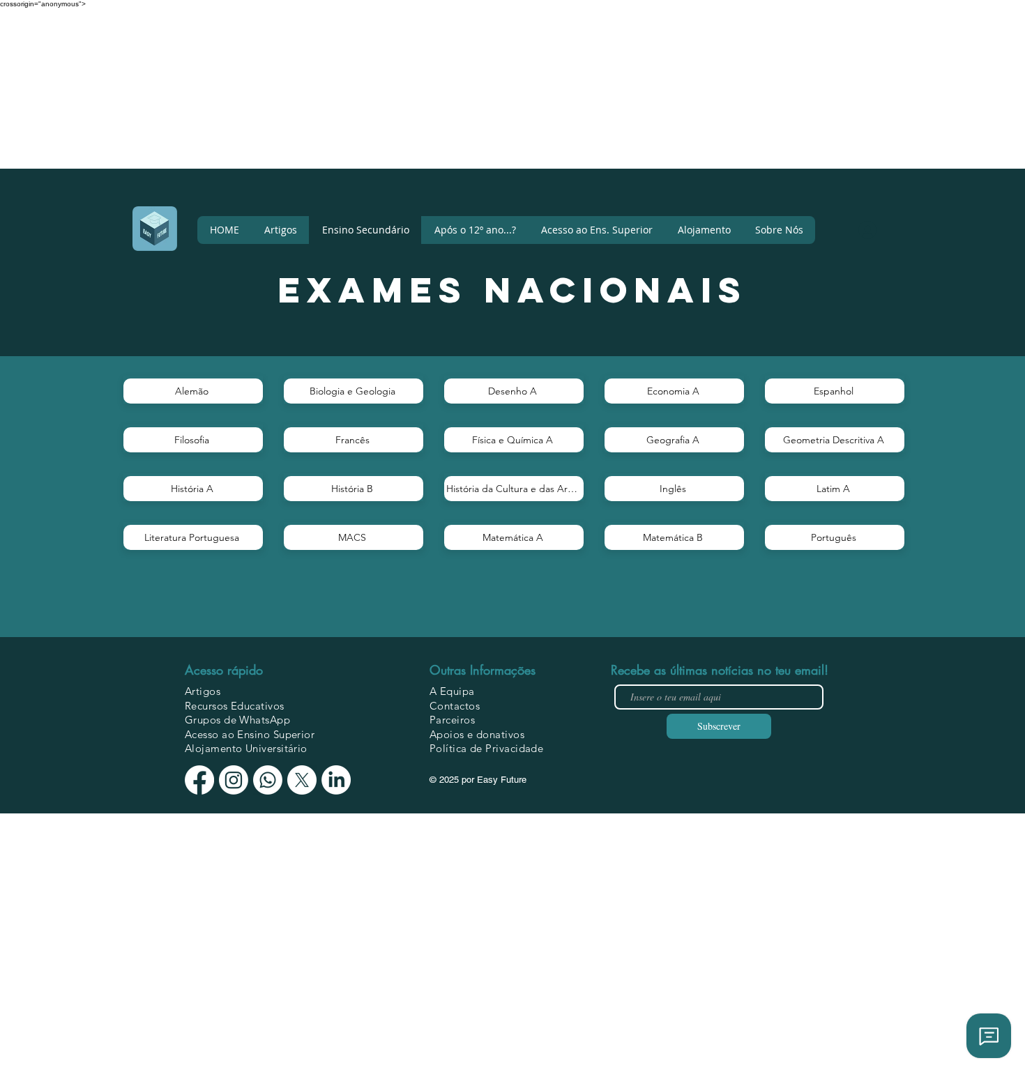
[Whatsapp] (267, 780)
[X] (302, 780)
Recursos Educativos (234, 705)
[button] (779, 230)
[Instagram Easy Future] (233, 780)
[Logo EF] (155, 228)
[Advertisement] (418, 105)
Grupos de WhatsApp (237, 719)
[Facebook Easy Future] (199, 780)
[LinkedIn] (336, 780)
